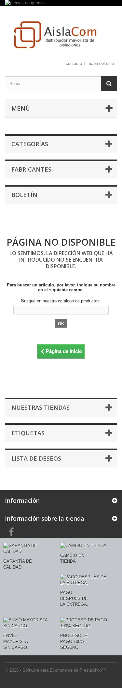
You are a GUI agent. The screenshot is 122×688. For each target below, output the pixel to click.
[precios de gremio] (61, 3)
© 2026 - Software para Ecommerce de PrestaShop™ (55, 670)
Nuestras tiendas (40, 407)
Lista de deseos (36, 458)
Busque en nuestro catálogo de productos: (61, 300)
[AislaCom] (61, 35)
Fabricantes (31, 169)
